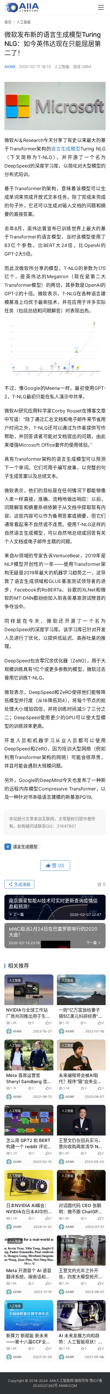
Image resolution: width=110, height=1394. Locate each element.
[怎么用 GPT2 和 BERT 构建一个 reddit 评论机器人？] (28, 1120)
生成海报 (22, 884)
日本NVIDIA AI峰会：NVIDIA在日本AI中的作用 (27, 1209)
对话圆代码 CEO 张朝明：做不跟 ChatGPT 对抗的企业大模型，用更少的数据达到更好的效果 (81, 1209)
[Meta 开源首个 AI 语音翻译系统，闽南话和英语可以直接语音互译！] (28, 1250)
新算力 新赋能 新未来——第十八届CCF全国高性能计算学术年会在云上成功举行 (28, 1339)
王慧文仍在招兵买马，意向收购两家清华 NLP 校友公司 (81, 1144)
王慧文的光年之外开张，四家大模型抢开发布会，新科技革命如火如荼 (81, 1274)
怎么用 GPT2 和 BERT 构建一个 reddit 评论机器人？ (28, 1144)
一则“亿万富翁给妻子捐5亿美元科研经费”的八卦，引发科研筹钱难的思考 (81, 1013)
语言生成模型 (65, 149)
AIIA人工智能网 (62, 1380)
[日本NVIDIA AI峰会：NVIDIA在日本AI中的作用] (28, 1185)
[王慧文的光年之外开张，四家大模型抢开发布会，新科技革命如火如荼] (81, 1250)
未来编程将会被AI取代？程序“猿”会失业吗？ (78, 1079)
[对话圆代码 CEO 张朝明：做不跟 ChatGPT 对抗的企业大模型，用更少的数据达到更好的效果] (81, 1185)
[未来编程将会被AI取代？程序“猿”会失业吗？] (81, 1055)
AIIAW (10, 66)
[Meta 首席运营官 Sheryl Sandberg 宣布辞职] (28, 1055)
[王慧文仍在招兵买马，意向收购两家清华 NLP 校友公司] (81, 1120)
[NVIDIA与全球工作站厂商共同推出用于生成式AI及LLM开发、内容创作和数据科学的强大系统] (28, 989)
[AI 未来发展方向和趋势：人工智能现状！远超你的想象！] (81, 1315)
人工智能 (62, 66)
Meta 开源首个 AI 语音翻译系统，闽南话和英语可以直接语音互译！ (28, 1274)
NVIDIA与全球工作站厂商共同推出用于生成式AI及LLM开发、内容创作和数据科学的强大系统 (28, 1013)
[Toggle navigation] (101, 7)
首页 (7, 22)
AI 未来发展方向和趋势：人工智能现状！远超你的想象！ (81, 1339)
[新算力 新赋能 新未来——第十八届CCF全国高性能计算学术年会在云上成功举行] (28, 1315)
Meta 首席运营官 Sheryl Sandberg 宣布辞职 (26, 1079)
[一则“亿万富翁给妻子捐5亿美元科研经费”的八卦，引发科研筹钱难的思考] (81, 989)
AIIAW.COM (68, 1385)
